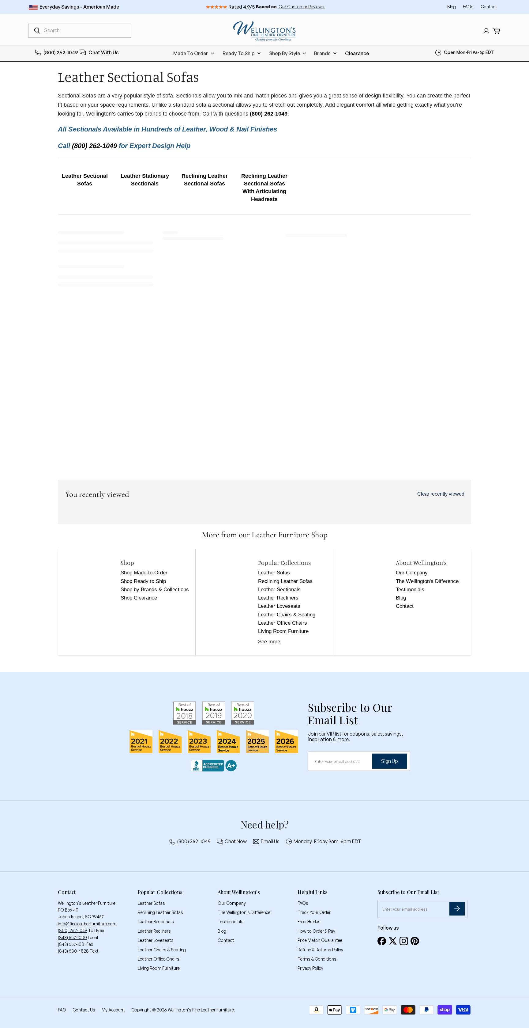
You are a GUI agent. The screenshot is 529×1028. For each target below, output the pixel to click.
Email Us (270, 841)
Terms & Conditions (317, 958)
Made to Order (190, 53)
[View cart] (496, 31)
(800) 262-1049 (60, 52)
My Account (113, 1009)
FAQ (62, 1009)
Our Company (412, 573)
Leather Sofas (274, 573)
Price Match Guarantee (320, 940)
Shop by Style (284, 53)
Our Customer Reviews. (302, 6)
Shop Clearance (139, 598)
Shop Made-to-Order (144, 573)
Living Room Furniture (283, 631)
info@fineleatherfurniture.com (87, 923)
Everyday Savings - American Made (79, 7)
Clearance (357, 53)
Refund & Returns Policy (320, 949)
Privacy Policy (310, 968)
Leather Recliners (278, 598)
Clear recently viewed (440, 494)
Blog (452, 6)
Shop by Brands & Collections (155, 589)
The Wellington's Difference (427, 581)
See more (269, 642)
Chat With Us (103, 52)
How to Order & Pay (316, 931)
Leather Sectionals (279, 589)
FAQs (469, 6)
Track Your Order (314, 912)
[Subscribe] (457, 909)
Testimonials (410, 589)
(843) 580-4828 (73, 951)
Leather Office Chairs (282, 623)
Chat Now (236, 841)
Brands (322, 53)
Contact (489, 6)
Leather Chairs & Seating (286, 615)
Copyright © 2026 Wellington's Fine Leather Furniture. (183, 1009)
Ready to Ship (239, 53)
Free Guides (309, 921)
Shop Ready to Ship (143, 581)
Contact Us (84, 1009)
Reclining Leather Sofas (285, 581)
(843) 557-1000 (72, 937)
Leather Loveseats (279, 606)
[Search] (37, 30)
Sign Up (389, 761)
